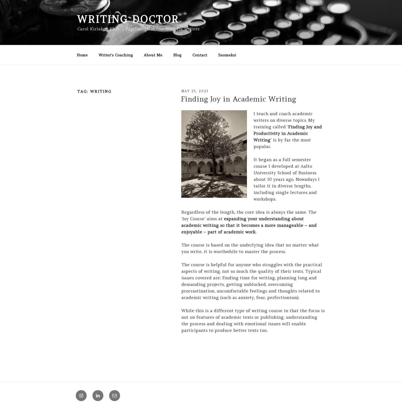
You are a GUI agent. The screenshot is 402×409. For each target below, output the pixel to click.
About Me (153, 55)
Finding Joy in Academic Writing (238, 98)
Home (82, 55)
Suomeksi (227, 55)
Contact (200, 55)
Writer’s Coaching (116, 55)
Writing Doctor (128, 19)
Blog (177, 55)
